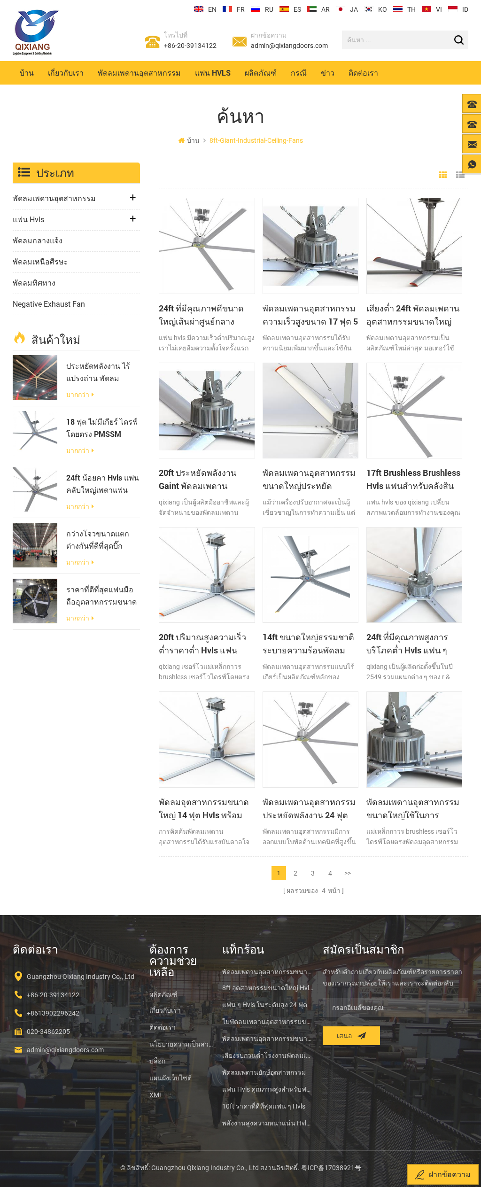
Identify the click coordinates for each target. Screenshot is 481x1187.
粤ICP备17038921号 (331, 1167)
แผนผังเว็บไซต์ (170, 1078)
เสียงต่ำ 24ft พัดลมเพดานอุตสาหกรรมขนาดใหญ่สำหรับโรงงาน (412, 315)
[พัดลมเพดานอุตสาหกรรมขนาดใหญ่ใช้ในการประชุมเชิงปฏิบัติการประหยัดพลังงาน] (414, 739)
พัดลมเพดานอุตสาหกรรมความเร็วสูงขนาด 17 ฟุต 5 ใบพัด (310, 315)
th (411, 9)
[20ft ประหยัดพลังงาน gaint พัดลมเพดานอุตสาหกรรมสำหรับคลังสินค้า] (207, 410)
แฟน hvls (213, 73)
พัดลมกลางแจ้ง (37, 240)
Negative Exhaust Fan (49, 304)
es (297, 9)
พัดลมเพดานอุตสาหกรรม (139, 73)
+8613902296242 (53, 1013)
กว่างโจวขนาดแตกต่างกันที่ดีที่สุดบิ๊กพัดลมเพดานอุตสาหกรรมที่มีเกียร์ (100, 540)
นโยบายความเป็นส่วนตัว (181, 1044)
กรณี (299, 73)
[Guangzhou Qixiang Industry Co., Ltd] (36, 32)
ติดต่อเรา (363, 73)
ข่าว (327, 73)
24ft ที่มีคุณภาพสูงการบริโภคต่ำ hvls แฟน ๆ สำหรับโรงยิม (407, 644)
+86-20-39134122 (190, 45)
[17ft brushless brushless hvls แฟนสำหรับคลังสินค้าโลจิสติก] (414, 410)
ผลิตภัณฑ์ (261, 73)
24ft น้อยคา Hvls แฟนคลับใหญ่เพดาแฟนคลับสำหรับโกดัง (102, 484)
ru (269, 9)
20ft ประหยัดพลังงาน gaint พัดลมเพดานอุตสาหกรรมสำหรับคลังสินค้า (202, 479)
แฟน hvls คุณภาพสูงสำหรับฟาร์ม (267, 1089)
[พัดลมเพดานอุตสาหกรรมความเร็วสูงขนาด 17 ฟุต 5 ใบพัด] (310, 246)
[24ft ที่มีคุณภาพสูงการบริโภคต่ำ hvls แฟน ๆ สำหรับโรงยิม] (414, 575)
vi (439, 9)
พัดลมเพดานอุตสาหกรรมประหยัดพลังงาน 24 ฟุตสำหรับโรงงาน (309, 809)
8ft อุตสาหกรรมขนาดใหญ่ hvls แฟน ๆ (267, 988)
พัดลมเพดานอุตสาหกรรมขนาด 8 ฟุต (267, 972)
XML (156, 1095)
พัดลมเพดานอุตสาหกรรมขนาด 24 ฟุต (267, 1038)
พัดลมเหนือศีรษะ (40, 261)
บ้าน (27, 73)
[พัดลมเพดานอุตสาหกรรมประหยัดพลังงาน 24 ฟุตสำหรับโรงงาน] (310, 739)
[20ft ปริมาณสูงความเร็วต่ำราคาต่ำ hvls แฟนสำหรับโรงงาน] (207, 575)
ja (354, 9)
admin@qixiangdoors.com (289, 45)
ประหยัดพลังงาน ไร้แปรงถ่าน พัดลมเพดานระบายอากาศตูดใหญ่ (99, 372)
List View (460, 175)
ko (382, 9)
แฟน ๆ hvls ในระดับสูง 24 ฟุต (264, 1005)
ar (325, 9)
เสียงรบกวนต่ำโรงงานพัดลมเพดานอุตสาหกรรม (267, 1055)
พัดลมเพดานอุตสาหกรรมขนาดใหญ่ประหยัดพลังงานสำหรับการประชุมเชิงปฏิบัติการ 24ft (310, 479)
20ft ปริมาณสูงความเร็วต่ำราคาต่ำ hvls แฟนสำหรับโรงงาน (202, 644)
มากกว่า (77, 394)
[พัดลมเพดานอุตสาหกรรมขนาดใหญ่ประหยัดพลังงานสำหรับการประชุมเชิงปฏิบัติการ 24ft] (310, 410)
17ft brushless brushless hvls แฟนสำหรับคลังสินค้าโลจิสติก (413, 479)
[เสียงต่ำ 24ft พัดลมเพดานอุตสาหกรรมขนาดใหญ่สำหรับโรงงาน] (414, 246)
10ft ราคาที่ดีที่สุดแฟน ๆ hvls (263, 1106)
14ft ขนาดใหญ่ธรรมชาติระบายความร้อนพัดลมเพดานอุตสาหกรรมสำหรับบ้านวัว (308, 644)
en (212, 9)
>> (347, 873)
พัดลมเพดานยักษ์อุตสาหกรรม (264, 1072)
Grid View (443, 175)
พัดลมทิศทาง (34, 283)
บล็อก (157, 1061)
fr (241, 9)
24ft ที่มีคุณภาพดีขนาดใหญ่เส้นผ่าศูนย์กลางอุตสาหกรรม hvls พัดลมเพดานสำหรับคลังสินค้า (203, 315)
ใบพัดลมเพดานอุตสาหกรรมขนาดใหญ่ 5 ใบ (267, 1021)
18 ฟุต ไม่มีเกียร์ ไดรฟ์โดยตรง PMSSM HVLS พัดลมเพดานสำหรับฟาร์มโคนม (102, 428)
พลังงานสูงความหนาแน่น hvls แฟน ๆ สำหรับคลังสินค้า (267, 1123)
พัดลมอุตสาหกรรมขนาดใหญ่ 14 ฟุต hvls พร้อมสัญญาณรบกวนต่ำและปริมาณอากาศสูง (204, 809)
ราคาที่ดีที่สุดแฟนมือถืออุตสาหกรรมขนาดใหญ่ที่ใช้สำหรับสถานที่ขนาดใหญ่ (102, 596)
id (465, 9)
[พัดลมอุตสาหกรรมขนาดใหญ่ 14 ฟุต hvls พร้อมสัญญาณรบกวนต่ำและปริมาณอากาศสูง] (207, 739)
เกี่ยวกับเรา (66, 73)
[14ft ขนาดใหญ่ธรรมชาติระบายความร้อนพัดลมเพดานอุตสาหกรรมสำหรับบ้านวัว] (310, 575)
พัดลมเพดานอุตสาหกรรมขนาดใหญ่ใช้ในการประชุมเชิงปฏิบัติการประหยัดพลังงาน (412, 809)
